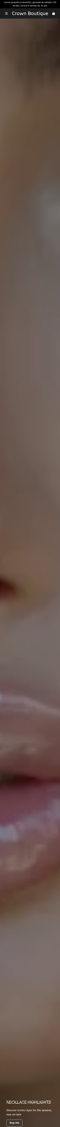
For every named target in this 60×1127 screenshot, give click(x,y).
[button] (6, 13)
